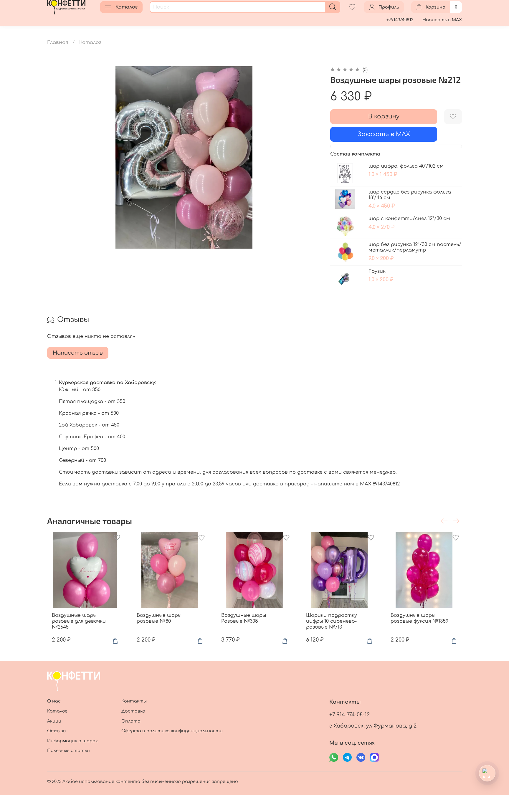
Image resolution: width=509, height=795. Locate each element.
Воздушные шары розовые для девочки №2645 (79, 620)
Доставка (133, 711)
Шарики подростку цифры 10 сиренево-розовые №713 (331, 620)
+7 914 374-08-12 (349, 715)
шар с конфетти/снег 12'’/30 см (409, 218)
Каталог (126, 7)
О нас (54, 701)
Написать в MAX (442, 19)
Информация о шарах (72, 740)
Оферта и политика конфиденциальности (172, 730)
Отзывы (56, 730)
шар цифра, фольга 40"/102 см (406, 166)
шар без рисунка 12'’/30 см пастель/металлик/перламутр (414, 247)
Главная (57, 42)
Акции (54, 721)
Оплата (131, 721)
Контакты (134, 701)
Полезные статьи (68, 750)
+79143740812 (399, 19)
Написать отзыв (78, 353)
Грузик (377, 271)
